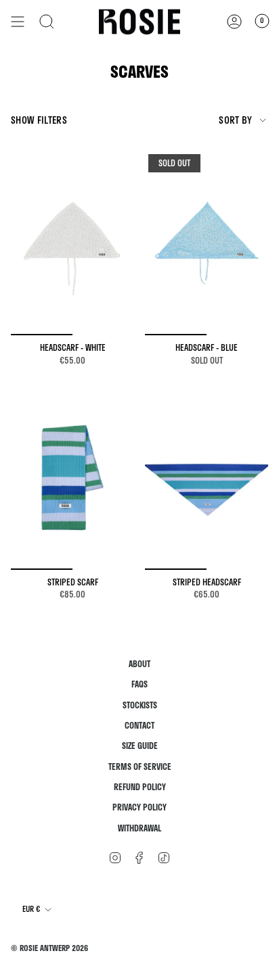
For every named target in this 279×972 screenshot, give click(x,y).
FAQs (139, 684)
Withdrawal (139, 828)
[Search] (47, 21)
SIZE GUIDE (140, 746)
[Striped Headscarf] (206, 477)
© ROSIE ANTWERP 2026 (49, 948)
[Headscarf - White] (72, 243)
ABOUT (139, 664)
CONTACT (139, 726)
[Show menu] (17, 21)
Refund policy (140, 787)
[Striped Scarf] (72, 477)
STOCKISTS (140, 705)
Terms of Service (139, 767)
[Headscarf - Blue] (206, 243)
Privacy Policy (139, 807)
